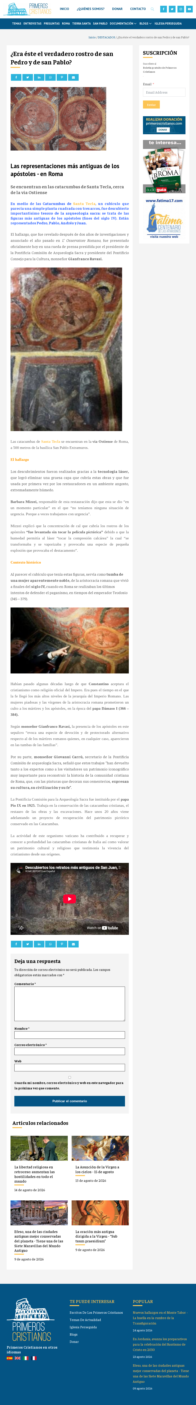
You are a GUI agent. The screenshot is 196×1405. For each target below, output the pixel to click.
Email (147, 84)
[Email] (73, 77)
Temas (16, 23)
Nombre (21, 1028)
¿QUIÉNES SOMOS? (91, 9)
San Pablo (100, 23)
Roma (66, 23)
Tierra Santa (81, 23)
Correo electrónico (30, 1045)
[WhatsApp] (50, 77)
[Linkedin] (39, 77)
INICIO (64, 9)
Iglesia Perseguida (168, 23)
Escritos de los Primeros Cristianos (96, 1312)
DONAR (117, 9)
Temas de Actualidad (85, 1320)
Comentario (25, 984)
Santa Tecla (84, 203)
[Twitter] (27, 77)
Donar (74, 1341)
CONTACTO (138, 9)
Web (17, 1061)
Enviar (151, 104)
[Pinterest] (62, 77)
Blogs (74, 1334)
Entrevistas (33, 23)
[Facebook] (16, 77)
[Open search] (152, 9)
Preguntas (52, 23)
